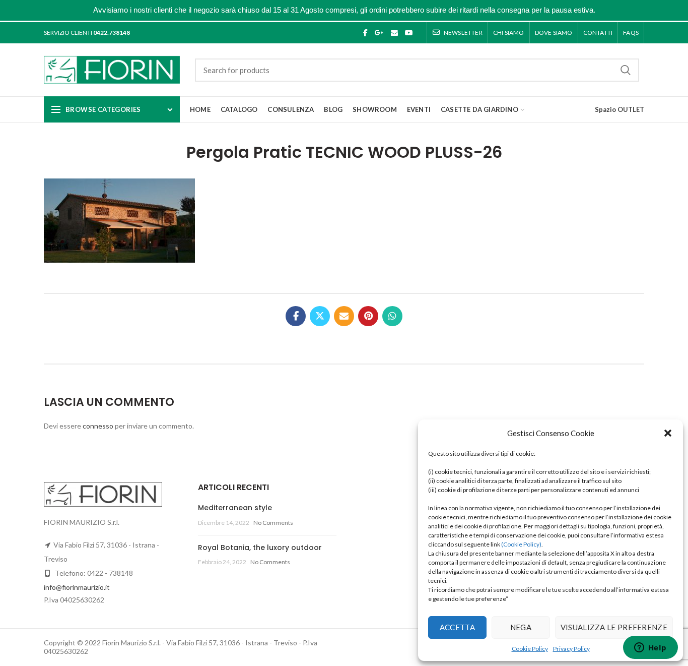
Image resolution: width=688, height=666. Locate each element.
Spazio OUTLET (619, 109)
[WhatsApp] (392, 316)
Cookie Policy (530, 648)
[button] (668, 433)
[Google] (379, 32)
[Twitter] (320, 316)
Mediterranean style (235, 508)
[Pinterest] (368, 316)
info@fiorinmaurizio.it (77, 587)
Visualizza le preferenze (614, 627)
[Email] (394, 32)
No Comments (273, 522)
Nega (520, 627)
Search (625, 70)
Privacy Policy (571, 648)
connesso (98, 425)
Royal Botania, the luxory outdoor (260, 547)
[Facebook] (365, 32)
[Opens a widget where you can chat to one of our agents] (650, 648)
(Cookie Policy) (521, 544)
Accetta (457, 627)
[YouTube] (409, 32)
